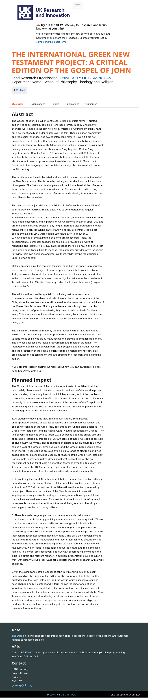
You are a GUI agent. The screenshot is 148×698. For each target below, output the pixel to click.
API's (31, 652)
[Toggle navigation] (78, 5)
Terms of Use (62, 694)
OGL (73, 694)
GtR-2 (37, 656)
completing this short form (51, 41)
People (55, 103)
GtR (26, 656)
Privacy (51, 694)
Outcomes (91, 103)
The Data (17, 635)
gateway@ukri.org (22, 685)
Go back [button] (21, 90)
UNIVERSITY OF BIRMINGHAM (86, 78)
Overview (17, 103)
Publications (72, 103)
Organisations (37, 103)
